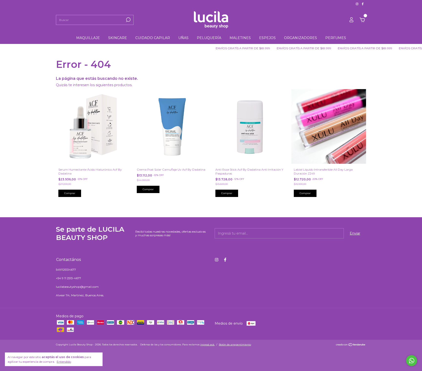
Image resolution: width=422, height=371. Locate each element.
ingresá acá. (207, 344)
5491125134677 (66, 269)
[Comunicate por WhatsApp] (411, 360)
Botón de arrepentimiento (235, 344)
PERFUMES (335, 38)
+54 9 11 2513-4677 (68, 278)
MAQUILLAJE (88, 38)
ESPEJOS (267, 38)
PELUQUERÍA (209, 38)
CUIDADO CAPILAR (152, 38)
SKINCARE (117, 38)
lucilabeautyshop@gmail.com (77, 287)
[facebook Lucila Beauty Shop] (362, 4)
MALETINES (240, 38)
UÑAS (183, 38)
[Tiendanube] (351, 345)
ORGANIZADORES (300, 38)
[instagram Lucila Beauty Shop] (357, 4)
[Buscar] (127, 20)
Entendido (64, 361)
